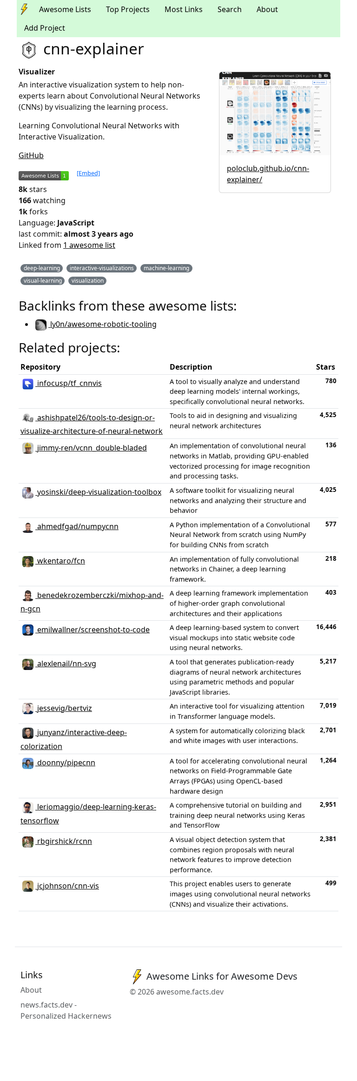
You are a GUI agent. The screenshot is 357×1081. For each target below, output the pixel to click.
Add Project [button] (44, 28)
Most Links (184, 9)
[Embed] (88, 173)
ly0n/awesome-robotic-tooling (102, 324)
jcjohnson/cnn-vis (67, 886)
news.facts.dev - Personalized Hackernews (66, 1010)
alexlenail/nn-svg (65, 663)
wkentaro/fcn (60, 561)
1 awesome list (89, 245)
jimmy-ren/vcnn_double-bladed (91, 448)
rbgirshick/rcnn (63, 841)
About (267, 9)
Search (230, 9)
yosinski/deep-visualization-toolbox (98, 492)
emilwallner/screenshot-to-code (92, 629)
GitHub (31, 155)
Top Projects (128, 9)
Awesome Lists (65, 9)
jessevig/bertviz (63, 708)
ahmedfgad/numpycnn (77, 526)
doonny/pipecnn (65, 762)
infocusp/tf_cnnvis (68, 383)
